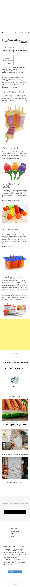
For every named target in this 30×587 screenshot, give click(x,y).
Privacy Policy (14, 528)
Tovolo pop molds (6, 57)
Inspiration (13, 422)
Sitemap (13, 536)
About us (13, 533)
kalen (15, 387)
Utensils (14, 47)
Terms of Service (15, 531)
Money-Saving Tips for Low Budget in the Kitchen (15, 454)
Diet (5, 422)
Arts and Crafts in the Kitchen (15, 482)
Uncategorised (7, 47)
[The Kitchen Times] (15, 38)
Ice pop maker (5, 61)
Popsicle (15, 353)
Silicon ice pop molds (7, 60)
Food (8, 422)
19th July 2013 (23, 47)
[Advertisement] (15, 15)
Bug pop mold (5, 58)
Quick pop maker (6, 63)
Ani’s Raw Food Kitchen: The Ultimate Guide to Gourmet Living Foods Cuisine (15, 425)
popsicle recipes (23, 81)
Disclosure (13, 538)
